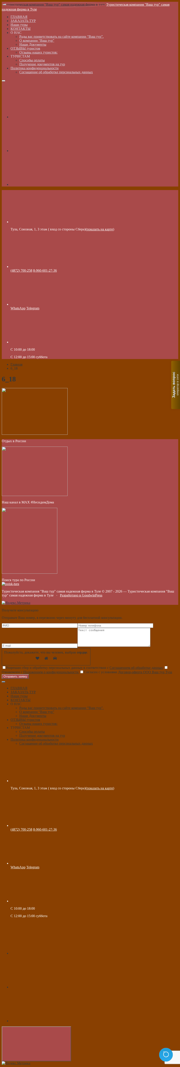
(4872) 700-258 (21, 270)
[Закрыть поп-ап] (3, 682)
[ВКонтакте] (43, 117)
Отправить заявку (15, 676)
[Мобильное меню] (3, 80)
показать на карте (100, 229)
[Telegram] (43, 151)
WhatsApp (18, 308)
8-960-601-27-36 (45, 270)
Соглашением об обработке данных (136, 668)
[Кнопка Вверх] (36, 1043)
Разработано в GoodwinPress (81, 595)
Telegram (32, 308)
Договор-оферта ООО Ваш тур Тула (145, 672)
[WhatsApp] (43, 184)
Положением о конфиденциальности (51, 672)
